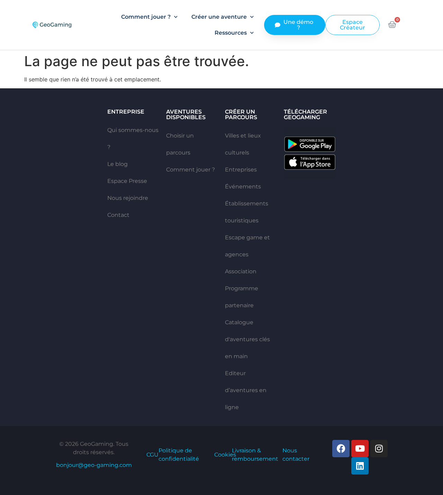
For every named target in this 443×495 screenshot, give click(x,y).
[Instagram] (379, 448)
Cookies (225, 454)
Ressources (231, 32)
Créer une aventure (219, 17)
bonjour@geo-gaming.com (94, 465)
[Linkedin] (360, 466)
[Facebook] (341, 448)
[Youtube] (360, 448)
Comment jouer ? (146, 17)
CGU (152, 454)
